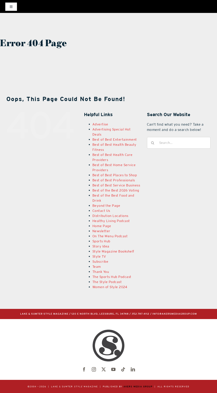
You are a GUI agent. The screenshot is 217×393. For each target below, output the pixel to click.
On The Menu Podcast (110, 236)
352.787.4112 (140, 314)
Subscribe (100, 262)
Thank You (100, 272)
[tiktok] (123, 369)
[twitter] (103, 369)
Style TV (99, 256)
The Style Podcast (107, 282)
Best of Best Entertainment (114, 139)
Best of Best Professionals (113, 180)
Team (96, 267)
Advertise (100, 124)
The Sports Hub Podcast (111, 277)
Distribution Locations (110, 216)
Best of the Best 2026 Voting (115, 190)
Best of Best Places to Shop (114, 175)
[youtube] (113, 369)
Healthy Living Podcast (111, 221)
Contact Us (101, 211)
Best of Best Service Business (116, 185)
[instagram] (94, 369)
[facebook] (84, 369)
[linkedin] (133, 369)
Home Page (101, 226)
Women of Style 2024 (109, 287)
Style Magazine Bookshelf (113, 251)
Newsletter (101, 231)
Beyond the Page (106, 206)
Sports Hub (101, 241)
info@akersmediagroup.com (174, 314)
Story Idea (100, 246)
